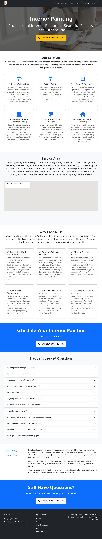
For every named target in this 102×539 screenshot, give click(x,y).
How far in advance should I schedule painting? (24, 405)
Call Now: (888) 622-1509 (52, 37)
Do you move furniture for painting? (20, 380)
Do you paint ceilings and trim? (18, 392)
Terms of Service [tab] (12, 455)
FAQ (77, 3)
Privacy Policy (41, 531)
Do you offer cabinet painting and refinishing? (23, 423)
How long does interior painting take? (20, 368)
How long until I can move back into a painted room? (26, 429)
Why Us (71, 3)
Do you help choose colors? (16, 411)
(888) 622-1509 (90, 3)
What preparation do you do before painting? (23, 386)
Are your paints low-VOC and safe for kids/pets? (24, 398)
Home (57, 3)
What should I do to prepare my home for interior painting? (28, 417)
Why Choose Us (42, 525)
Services (64, 3)
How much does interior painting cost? (21, 374)
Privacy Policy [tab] (11, 451)
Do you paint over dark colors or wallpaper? (23, 436)
